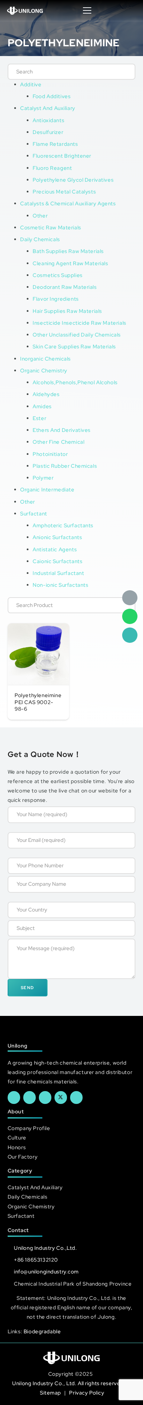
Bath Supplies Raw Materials (68, 251)
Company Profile (29, 1128)
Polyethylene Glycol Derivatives (73, 179)
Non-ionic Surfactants (60, 585)
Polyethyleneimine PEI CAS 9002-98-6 (38, 702)
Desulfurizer (48, 132)
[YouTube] (45, 1097)
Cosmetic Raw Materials (50, 227)
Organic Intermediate (47, 489)
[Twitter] (60, 1097)
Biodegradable (42, 1331)
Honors (17, 1147)
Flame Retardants (55, 144)
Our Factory (22, 1156)
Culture (17, 1137)
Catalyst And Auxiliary (47, 108)
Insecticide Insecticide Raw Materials (79, 322)
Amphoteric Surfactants (63, 525)
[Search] (122, 71)
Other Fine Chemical (58, 442)
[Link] (25, 10)
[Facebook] (14, 1097)
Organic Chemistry (43, 370)
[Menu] (87, 10)
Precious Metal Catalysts (64, 191)
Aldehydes (46, 394)
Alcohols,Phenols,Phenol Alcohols (75, 382)
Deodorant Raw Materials (64, 287)
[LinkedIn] (29, 1097)
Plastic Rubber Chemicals (65, 466)
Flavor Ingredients (55, 298)
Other (40, 215)
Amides (42, 406)
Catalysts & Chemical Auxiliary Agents (68, 203)
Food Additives (51, 96)
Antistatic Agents (55, 549)
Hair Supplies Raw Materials (67, 311)
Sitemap (51, 1392)
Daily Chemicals (40, 239)
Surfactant (33, 513)
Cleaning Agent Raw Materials (70, 263)
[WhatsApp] (129, 616)
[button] (130, 10)
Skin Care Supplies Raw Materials (74, 346)
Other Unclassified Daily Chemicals (77, 334)
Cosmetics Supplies (57, 275)
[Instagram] (76, 1097)
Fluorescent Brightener (62, 155)
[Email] (129, 598)
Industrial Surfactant (58, 573)
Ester (39, 418)
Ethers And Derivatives (62, 430)
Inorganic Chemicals (45, 358)
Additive (31, 84)
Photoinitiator (50, 454)
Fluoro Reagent (52, 168)
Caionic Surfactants (57, 561)
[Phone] (129, 635)
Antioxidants (48, 120)
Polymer (43, 477)
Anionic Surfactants (57, 537)
